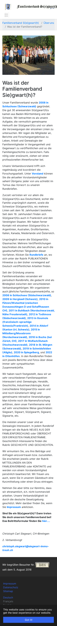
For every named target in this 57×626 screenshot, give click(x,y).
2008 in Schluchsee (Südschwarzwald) (26, 295)
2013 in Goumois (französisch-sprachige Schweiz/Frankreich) (25, 321)
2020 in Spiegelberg (26, 352)
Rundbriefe (36, 254)
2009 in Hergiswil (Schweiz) (20, 299)
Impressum (14, 507)
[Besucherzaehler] (42, 564)
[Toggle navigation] (7, 15)
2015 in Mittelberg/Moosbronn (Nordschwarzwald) (21, 333)
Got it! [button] (28, 619)
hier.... (46, 521)
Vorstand (37, 173)
